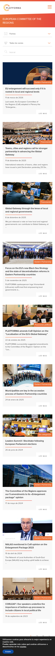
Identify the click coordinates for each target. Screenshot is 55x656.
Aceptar (8, 652)
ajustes (23, 647)
